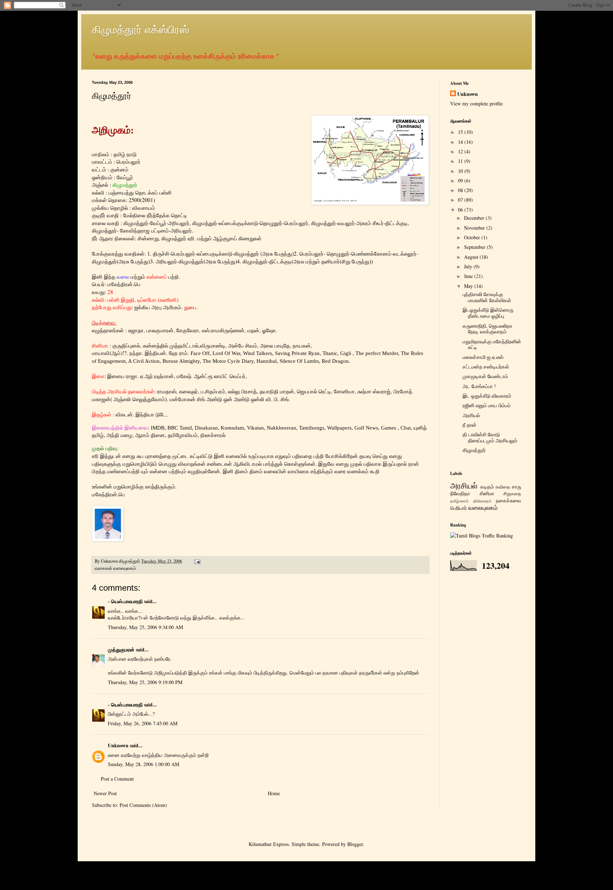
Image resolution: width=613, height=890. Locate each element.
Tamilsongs (311, 428)
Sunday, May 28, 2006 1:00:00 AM (143, 764)
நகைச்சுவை (508, 500)
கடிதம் (487, 486)
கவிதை (503, 487)
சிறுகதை (512, 494)
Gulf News (366, 428)
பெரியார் (458, 507)
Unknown (118, 745)
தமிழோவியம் (182, 435)
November (475, 227)
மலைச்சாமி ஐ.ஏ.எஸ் (483, 357)
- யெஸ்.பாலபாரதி (125, 601)
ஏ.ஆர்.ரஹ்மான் (157, 376)
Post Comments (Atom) (143, 805)
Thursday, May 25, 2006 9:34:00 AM (145, 627)
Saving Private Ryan (297, 353)
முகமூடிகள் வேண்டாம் (485, 376)
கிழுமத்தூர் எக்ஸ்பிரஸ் (140, 29)
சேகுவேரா (187, 330)
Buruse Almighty (181, 361)
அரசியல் (471, 415)
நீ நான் (469, 424)
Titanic (329, 353)
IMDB (158, 428)
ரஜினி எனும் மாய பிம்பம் (486, 405)
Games (389, 428)
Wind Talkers (257, 353)
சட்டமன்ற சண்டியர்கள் (486, 366)
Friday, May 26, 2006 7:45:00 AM (142, 723)
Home (274, 793)
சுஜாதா (136, 330)
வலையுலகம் (124, 568)
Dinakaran (206, 428)
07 (461, 199)
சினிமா (487, 493)
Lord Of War (226, 353)
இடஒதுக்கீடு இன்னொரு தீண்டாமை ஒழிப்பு (488, 312)
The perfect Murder (376, 353)
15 (461, 132)
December (475, 217)
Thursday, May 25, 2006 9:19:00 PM (145, 682)
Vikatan (255, 428)
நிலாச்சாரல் (213, 435)
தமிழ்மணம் (459, 500)
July (469, 266)
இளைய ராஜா (122, 376)
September (475, 247)
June (469, 276)
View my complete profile (476, 103)
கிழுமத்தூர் (474, 450)
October (472, 237)
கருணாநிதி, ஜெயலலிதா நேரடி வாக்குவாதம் (487, 328)
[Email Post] (196, 561)
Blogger (355, 844)
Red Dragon (335, 361)
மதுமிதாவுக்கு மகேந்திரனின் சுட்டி (492, 344)
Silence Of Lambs (299, 361)
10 (461, 171)
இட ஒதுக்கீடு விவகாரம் (487, 395)
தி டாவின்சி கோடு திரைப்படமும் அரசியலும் (490, 437)
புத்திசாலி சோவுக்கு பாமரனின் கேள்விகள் (487, 297)
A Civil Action (144, 361)
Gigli (345, 353)
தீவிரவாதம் (482, 500)
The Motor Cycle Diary (228, 361)
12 (461, 151)
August (472, 256)
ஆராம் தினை (150, 435)
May (469, 286)
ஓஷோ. (269, 330)
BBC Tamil (179, 428)
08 (461, 190)
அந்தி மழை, (120, 435)
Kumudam (232, 428)
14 (461, 141)
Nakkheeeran (281, 428)
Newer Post (105, 793)
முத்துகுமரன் (121, 649)
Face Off (200, 353)
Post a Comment (117, 778)
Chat (406, 428)
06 (461, 209)
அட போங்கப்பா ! (479, 386)
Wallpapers (339, 428)
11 (461, 161)
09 (461, 180)
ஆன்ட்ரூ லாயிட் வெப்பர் (219, 376)
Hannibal (266, 361)
